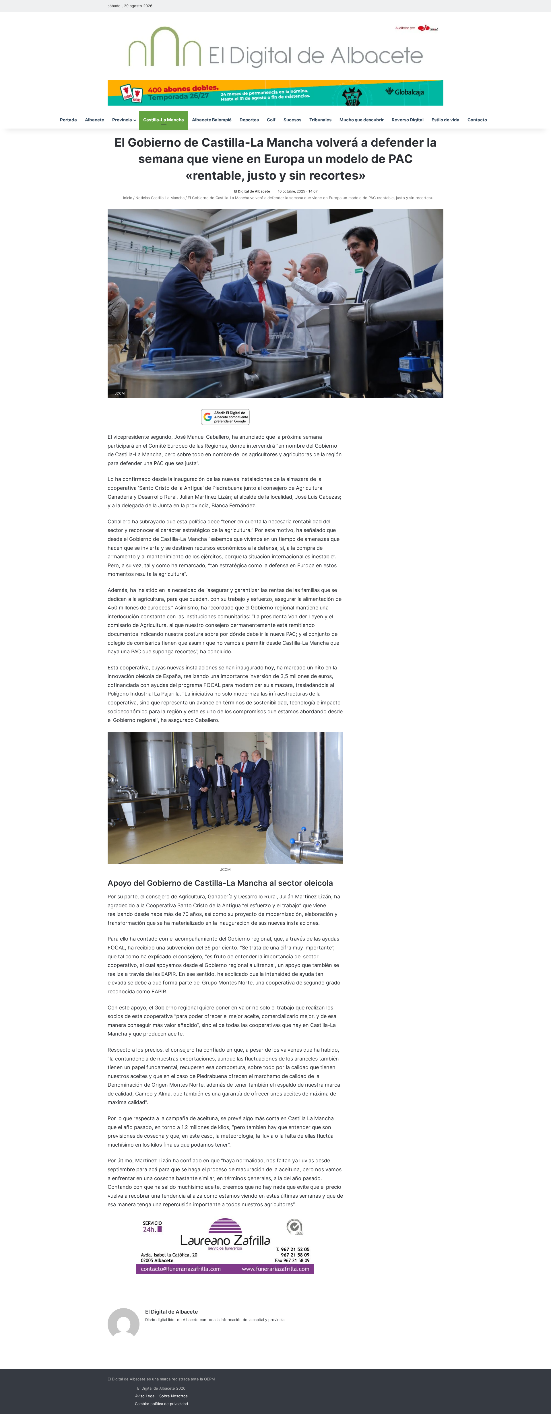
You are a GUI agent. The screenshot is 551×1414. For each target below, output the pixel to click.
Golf (271, 120)
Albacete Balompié (212, 120)
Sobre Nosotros (173, 1396)
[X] (162, 1329)
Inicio (127, 197)
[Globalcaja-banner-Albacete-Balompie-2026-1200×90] (275, 92)
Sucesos (292, 120)
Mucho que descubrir (361, 120)
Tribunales (320, 120)
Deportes (249, 120)
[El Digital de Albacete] (275, 46)
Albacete (94, 120)
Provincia (122, 120)
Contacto (477, 120)
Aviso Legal (145, 1396)
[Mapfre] (225, 1272)
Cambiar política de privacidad (161, 1403)
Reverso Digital (408, 120)
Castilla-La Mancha (163, 120)
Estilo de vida (445, 120)
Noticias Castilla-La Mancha (160, 197)
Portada (68, 120)
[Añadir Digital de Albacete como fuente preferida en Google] (225, 416)
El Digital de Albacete (252, 191)
